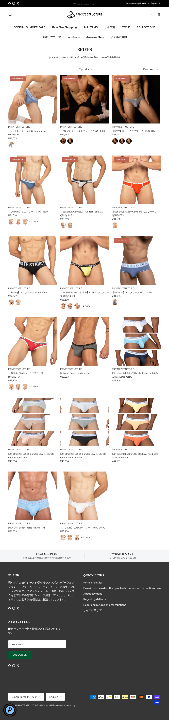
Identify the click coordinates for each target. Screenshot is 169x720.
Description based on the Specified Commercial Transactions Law (122, 588)
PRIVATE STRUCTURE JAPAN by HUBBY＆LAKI (39, 705)
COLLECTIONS (146, 27)
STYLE (126, 27)
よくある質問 (119, 37)
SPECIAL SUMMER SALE (29, 27)
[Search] (10, 15)
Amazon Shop (95, 37)
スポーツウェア (51, 37)
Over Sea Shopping (64, 27)
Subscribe (20, 654)
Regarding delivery (94, 599)
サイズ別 (109, 27)
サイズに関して (92, 610)
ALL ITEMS (91, 27)
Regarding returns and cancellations (104, 605)
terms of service (92, 582)
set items (74, 37)
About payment (92, 594)
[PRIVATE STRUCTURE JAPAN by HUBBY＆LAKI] (84, 14)
